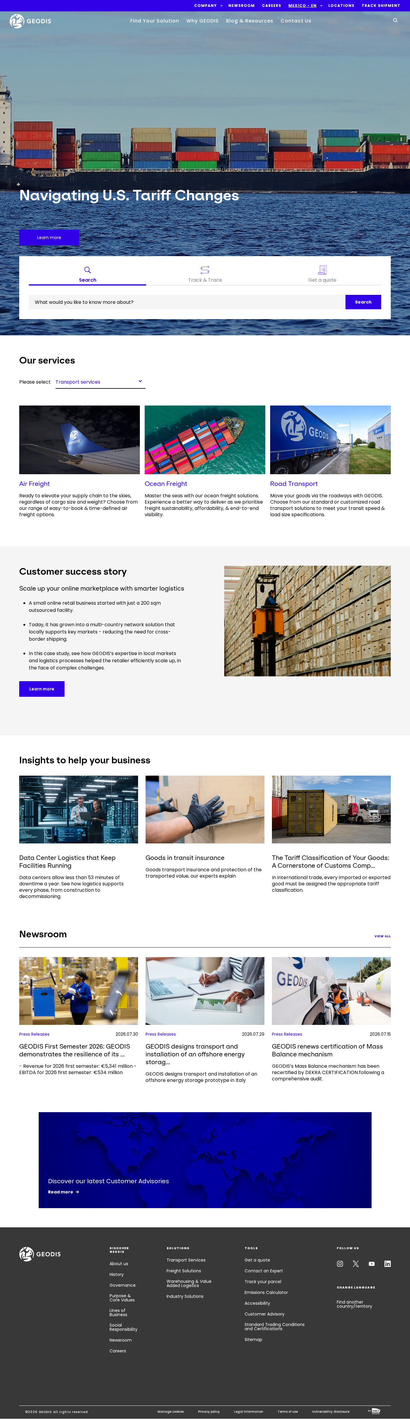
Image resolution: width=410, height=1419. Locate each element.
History (117, 1274)
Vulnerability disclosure (330, 1411)
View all (383, 936)
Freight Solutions (184, 1271)
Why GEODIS (202, 20)
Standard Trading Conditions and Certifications (275, 1326)
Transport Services (186, 1260)
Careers (118, 1351)
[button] (205, 5)
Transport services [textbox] (78, 382)
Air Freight (34, 483)
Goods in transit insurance (185, 857)
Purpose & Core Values (122, 1298)
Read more (60, 1192)
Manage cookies (171, 1411)
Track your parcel (263, 1282)
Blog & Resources (249, 20)
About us (119, 1264)
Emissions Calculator (266, 1292)
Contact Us (296, 20)
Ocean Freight (166, 483)
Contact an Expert (264, 1271)
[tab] (87, 276)
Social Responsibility (123, 1327)
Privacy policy (209, 1411)
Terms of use (288, 1411)
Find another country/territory (354, 1304)
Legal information (248, 1411)
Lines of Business (118, 1312)
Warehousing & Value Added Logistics (189, 1283)
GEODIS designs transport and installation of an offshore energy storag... (195, 1054)
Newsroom (121, 1340)
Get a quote (257, 1260)
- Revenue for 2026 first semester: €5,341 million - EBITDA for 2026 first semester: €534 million (78, 1069)
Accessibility (257, 1303)
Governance (123, 1285)
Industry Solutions (185, 1296)
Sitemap (253, 1339)
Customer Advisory (265, 1314)
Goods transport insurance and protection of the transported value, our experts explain (204, 872)
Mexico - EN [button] (302, 5)
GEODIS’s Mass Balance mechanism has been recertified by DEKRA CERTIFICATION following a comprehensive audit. (328, 1072)
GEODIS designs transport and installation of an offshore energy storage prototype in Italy (201, 1077)
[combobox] (101, 381)
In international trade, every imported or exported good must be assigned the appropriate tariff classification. (331, 884)
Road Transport (294, 483)
